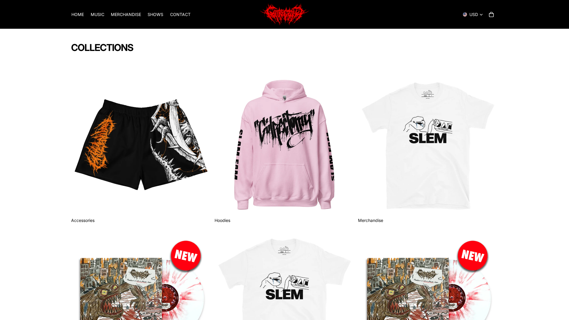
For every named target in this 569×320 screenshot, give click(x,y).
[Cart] (491, 14)
